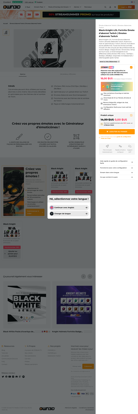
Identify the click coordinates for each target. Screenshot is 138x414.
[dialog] (69, 207)
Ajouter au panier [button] (118, 132)
